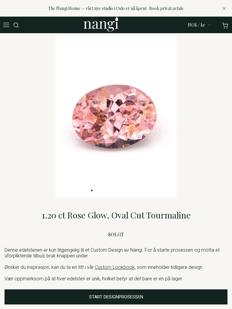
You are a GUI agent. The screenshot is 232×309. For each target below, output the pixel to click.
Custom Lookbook (115, 267)
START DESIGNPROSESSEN (116, 297)
